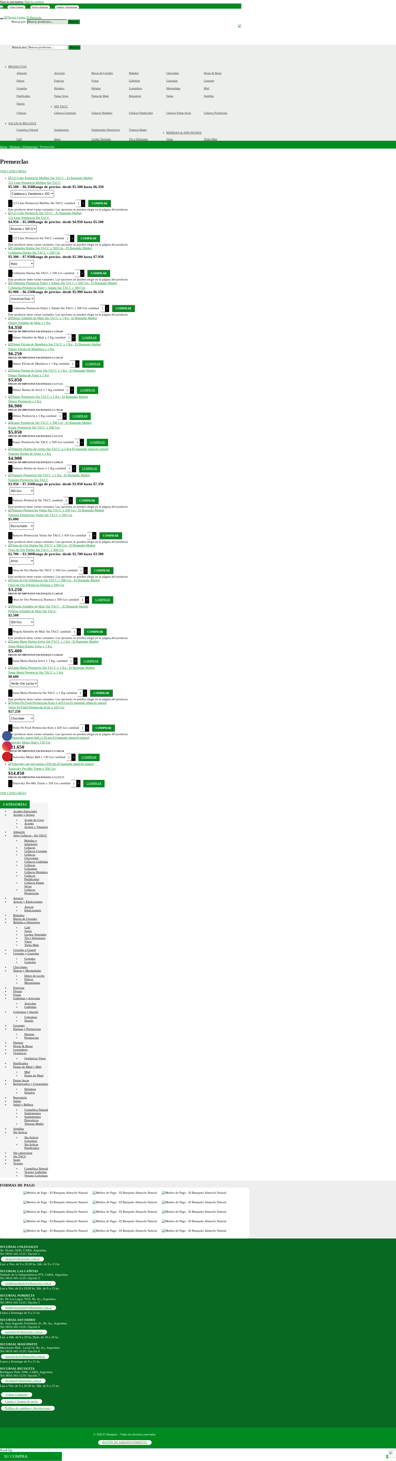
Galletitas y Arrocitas (26, 998)
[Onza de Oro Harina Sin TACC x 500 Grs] (51, 545)
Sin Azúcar (20, 1132)
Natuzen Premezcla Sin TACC (28, 480)
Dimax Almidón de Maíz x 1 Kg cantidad (39, 337)
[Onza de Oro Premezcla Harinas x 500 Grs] (54, 580)
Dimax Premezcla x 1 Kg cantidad (34, 416)
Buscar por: (19, 21)
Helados (29, 1092)
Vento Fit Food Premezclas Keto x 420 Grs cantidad (45, 727)
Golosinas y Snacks (25, 1012)
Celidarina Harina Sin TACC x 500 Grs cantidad (43, 273)
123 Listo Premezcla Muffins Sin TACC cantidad (43, 203)
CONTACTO (70, 13)
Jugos (28, 931)
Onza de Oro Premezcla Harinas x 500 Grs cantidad (45, 599)
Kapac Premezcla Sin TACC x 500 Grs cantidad (43, 442)
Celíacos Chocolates (31, 856)
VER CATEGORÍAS (13, 171)
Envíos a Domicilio (40, 7)
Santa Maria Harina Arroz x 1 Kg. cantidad (39, 660)
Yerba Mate (31, 945)
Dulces (28, 979)
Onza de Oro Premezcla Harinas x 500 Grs (36, 585)
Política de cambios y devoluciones (28, 1408)
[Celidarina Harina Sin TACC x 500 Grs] (50, 248)
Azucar (29, 907)
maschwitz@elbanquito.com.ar (25, 1356)
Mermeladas (32, 982)
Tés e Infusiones (34, 938)
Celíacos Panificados (31, 877)
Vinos (28, 941)
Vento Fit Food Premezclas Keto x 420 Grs (36, 707)
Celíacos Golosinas (30, 867)
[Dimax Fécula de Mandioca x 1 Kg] (54, 344)
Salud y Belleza (23, 1104)
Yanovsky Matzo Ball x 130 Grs (29, 742)
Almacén (19, 832)
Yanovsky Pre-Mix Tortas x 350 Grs (31, 768)
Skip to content (34, 1)
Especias (18, 987)
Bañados (18, 915)
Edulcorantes (32, 910)
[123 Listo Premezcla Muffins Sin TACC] (50, 178)
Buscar (73, 21)
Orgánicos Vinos (35, 1058)
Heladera (30, 1089)
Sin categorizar (22, 1153)
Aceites (29, 823)
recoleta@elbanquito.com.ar (23, 1380)
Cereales (29, 958)
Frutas (17, 994)
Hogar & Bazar (23, 1046)
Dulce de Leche (34, 975)
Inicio (3, 146)
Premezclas (31, 1037)
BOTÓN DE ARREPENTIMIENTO (124, 1442)
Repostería (20, 1097)
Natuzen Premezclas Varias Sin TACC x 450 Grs (40, 515)
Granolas (30, 962)
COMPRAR (99, 203)
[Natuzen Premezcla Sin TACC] (49, 475)
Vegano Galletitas (35, 1172)
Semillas (18, 1128)
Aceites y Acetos (24, 814)
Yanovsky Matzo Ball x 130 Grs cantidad (38, 757)
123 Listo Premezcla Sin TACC (29, 218)
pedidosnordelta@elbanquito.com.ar (28, 1307)
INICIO (15, 13)
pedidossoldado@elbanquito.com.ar (28, 1283)
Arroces (18, 898)
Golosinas (30, 1017)
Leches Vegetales (35, 934)
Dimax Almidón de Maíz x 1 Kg (29, 323)
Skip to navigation (12, 1)
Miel (27, 1072)
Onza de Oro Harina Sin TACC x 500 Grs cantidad (45, 570)
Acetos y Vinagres (36, 827)
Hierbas (18, 1042)
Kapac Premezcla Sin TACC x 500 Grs (34, 427)
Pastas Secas (21, 1080)
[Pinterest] (1, 6)
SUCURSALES (50, 13)
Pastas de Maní (34, 1075)
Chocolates (20, 967)
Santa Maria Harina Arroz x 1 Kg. (30, 646)
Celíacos (29, 847)
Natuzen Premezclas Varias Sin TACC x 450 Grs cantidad (49, 535)
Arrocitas (30, 1003)
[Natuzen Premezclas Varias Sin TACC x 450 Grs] (56, 510)
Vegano (18, 1163)
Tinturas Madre (34, 1123)
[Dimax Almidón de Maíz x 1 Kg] (52, 318)
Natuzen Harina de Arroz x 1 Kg (29, 453)
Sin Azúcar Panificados (31, 1146)
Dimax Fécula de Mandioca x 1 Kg (31, 349)
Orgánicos (19, 1053)
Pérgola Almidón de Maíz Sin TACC (32, 611)
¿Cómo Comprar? (16, 7)
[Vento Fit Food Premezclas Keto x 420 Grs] (57, 703)
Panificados (20, 1063)
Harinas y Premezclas (24, 146)
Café (27, 927)
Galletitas (30, 1007)
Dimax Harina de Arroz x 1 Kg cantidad (38, 390)
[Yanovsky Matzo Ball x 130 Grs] (48, 737)
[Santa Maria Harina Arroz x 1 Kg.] (53, 641)
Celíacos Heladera (36, 872)
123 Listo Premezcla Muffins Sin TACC (34, 183)
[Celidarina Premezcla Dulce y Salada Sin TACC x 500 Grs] (62, 283)
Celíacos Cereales (35, 851)
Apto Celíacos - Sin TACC (30, 835)
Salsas (17, 1101)
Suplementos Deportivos (32, 1118)
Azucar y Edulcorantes (27, 901)
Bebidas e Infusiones (26, 922)
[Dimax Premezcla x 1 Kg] (48, 397)
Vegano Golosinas (36, 1175)
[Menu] (1, 18)
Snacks (28, 1020)
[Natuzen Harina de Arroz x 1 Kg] (58, 449)
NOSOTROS (31, 13)
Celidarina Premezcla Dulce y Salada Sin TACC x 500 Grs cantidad (55, 308)
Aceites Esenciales (25, 811)
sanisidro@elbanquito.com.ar (24, 1332)
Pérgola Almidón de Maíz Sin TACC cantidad (41, 631)
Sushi (16, 1160)
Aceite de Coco (34, 820)
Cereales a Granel (24, 950)
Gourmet (19, 1025)
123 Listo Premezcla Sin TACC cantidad (38, 238)
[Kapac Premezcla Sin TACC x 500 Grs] (49, 423)
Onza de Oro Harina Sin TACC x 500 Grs (36, 550)
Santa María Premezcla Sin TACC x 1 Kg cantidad (44, 692)
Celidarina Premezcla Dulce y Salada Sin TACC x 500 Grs (46, 288)
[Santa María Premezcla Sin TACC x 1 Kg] (51, 668)
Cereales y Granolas (26, 953)
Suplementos (32, 1113)
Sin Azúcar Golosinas (31, 1139)
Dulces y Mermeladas (27, 970)
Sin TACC (19, 1156)
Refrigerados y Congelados (30, 1084)
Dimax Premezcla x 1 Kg (24, 401)
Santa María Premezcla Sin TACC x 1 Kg (35, 672)
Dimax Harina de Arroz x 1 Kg (28, 375)
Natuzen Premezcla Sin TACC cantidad (37, 500)
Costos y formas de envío (21, 1401)
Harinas (29, 1034)
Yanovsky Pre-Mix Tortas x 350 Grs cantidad (41, 783)
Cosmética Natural (36, 1109)
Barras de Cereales (25, 918)
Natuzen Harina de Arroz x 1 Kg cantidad (39, 468)
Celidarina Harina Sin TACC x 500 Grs (34, 252)
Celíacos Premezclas (31, 891)
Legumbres (20, 1049)
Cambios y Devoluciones (67, 7)
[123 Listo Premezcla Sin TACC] (44, 213)
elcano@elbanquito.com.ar (22, 1259)
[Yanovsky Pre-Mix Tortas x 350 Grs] (51, 764)
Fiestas (17, 991)
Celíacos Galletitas (36, 861)
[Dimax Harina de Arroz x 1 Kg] (51, 370)
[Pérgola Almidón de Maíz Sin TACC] (48, 606)
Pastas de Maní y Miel (27, 1066)
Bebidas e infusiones (31, 842)
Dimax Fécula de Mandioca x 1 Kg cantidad (40, 363)
